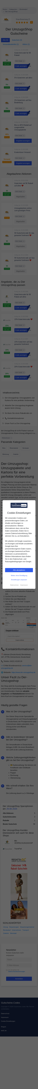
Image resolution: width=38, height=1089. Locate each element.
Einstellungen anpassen (19, 580)
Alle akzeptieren (19, 570)
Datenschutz (14, 585)
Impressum (24, 585)
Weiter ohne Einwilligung (19, 575)
